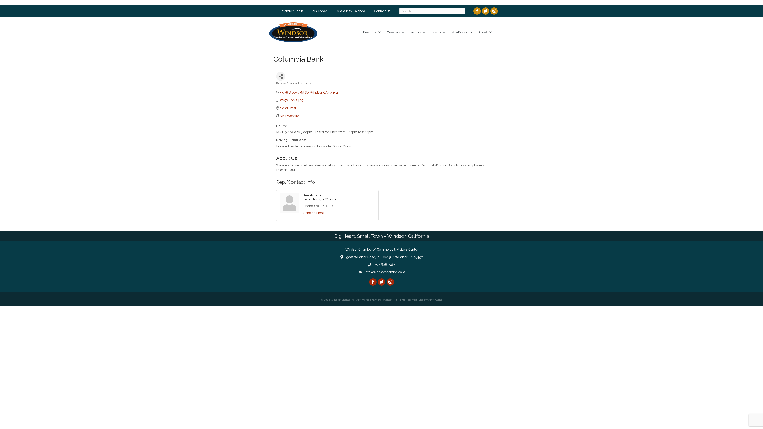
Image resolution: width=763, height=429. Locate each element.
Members (393, 32)
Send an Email (313, 213)
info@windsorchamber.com (385, 272)
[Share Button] (280, 76)
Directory (369, 32)
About (483, 32)
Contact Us (382, 11)
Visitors (416, 32)
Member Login (292, 11)
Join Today (319, 11)
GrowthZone (434, 299)
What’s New (460, 32)
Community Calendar (350, 11)
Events (436, 32)
